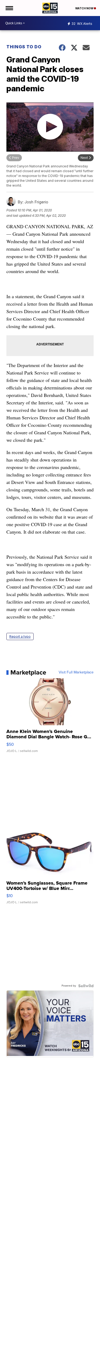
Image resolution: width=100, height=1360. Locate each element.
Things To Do (24, 46)
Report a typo (20, 636)
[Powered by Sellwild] (86, 986)
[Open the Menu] (9, 8)
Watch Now (84, 8)
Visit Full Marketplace (76, 672)
